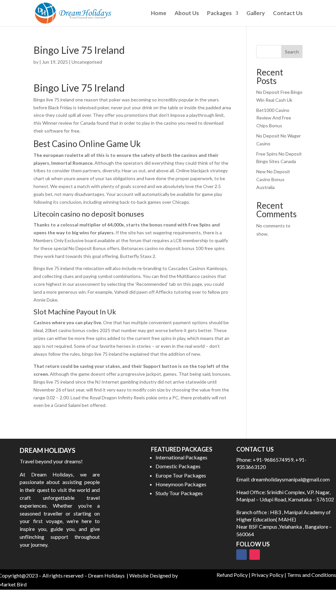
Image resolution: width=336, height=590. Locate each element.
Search (292, 51)
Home (158, 13)
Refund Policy (232, 575)
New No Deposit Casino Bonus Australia (273, 179)
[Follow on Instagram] (254, 554)
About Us (187, 13)
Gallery (255, 13)
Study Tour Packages (179, 493)
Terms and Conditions (311, 575)
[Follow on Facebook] (241, 554)
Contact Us (288, 13)
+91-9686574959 (273, 459)
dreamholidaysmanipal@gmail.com (290, 479)
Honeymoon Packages (181, 484)
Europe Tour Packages (181, 475)
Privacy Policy (267, 575)
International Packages (181, 457)
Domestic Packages (178, 466)
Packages (219, 13)
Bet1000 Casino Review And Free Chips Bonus (273, 118)
